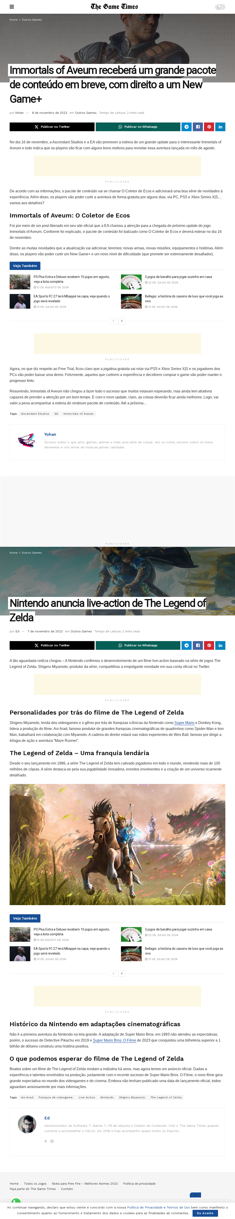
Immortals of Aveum (79, 413)
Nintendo (107, 1097)
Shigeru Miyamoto (132, 1097)
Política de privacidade (139, 1183)
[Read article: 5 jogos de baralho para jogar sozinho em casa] (131, 282)
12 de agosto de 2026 (52, 287)
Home (14, 19)
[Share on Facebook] (198, 126)
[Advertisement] (117, 166)
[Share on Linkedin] (220, 126)
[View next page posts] (121, 321)
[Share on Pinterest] (209, 126)
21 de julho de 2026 (51, 306)
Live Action (87, 1097)
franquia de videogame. (56, 1097)
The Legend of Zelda (166, 1097)
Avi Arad (27, 1097)
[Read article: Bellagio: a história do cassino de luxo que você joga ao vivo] (131, 301)
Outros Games (32, 19)
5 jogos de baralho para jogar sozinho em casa (178, 277)
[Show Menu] (12, 7)
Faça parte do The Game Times (33, 1189)
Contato (67, 1189)
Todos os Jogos (35, 1183)
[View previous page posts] (113, 321)
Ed (17, 631)
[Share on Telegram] (187, 126)
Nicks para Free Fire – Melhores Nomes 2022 (85, 1183)
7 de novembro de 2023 (45, 631)
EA (56, 413)
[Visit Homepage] (114, 6)
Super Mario (184, 723)
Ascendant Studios (35, 413)
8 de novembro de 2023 (49, 112)
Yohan (19, 112)
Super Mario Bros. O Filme (114, 1040)
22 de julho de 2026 (162, 282)
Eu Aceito (205, 1213)
